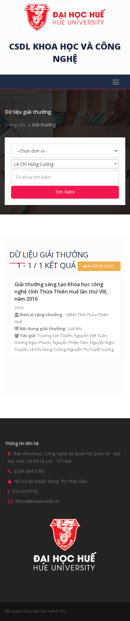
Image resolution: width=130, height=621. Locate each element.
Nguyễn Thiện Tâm (70, 342)
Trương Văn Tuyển (54, 335)
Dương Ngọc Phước (33, 342)
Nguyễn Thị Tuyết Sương (91, 349)
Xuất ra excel (101, 266)
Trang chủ (15, 125)
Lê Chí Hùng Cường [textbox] (33, 164)
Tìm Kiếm (65, 192)
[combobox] (65, 164)
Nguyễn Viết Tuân (90, 335)
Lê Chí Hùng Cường (48, 349)
